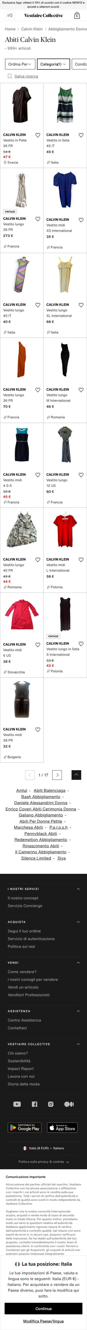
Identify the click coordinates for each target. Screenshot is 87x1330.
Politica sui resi (21, 946)
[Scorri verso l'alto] (76, 775)
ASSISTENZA (19, 1011)
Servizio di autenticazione (31, 939)
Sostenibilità (19, 1061)
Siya (62, 858)
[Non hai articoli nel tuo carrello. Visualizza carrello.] (77, 15)
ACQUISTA (17, 922)
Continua (44, 1308)
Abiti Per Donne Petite (40, 821)
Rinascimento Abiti (40, 846)
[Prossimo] (57, 775)
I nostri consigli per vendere (33, 979)
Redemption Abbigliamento (40, 840)
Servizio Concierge (25, 906)
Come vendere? (22, 972)
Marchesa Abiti (28, 827)
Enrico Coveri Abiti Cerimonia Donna (41, 809)
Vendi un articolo (23, 987)
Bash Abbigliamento (40, 797)
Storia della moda (24, 1084)
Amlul (21, 791)
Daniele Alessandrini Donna (40, 803)
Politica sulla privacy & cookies (41, 1161)
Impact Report (21, 1068)
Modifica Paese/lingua (43, 1321)
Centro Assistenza (24, 1020)
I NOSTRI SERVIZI (23, 889)
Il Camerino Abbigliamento (40, 852)
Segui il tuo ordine (24, 931)
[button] (77, 15)
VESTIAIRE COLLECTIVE (29, 1044)
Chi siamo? (18, 1053)
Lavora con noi (21, 1076)
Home (10, 29)
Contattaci (17, 1028)
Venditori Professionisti (29, 995)
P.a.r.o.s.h (58, 827)
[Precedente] (30, 775)
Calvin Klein (32, 29)
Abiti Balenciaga (49, 791)
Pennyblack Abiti (40, 834)
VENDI (13, 963)
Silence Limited (36, 858)
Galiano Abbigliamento (41, 815)
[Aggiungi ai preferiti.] (38, 135)
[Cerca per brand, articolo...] (10, 15)
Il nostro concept (23, 898)
